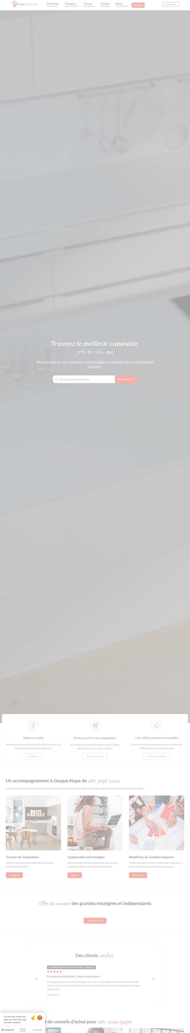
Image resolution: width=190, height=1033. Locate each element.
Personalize (38, 1030)
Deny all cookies (22, 1030)
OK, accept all (7, 1030)
